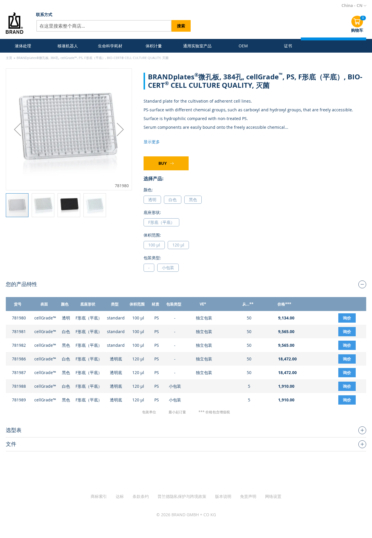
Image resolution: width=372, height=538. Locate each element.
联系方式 (44, 14)
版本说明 (223, 496)
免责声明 (248, 496)
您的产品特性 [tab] (21, 283)
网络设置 (273, 496)
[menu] (156, 46)
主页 (9, 58)
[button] (353, 6)
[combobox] (103, 26)
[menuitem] (24, 46)
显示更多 (152, 141)
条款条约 (141, 496)
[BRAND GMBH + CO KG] (16, 23)
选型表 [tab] (14, 429)
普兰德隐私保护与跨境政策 (182, 496)
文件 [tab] (11, 443)
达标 (120, 496)
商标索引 (99, 496)
